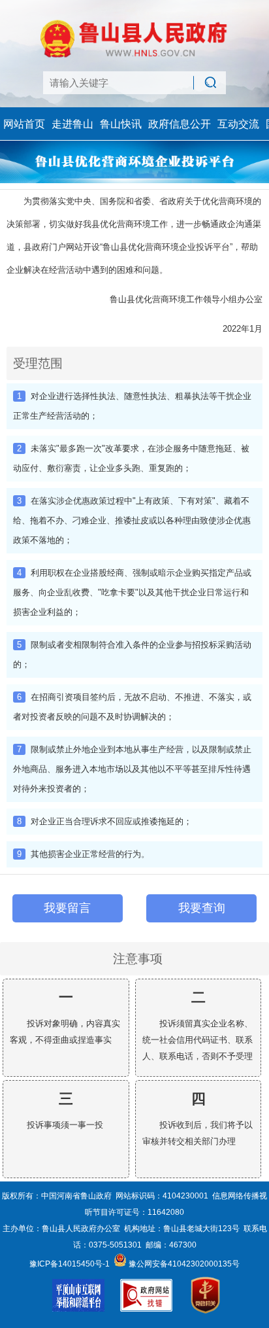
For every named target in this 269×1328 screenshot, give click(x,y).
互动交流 (238, 124)
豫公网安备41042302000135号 (183, 1263)
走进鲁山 (72, 124)
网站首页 (24, 124)
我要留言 (67, 908)
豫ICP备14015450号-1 (69, 1263)
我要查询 (201, 908)
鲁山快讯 (121, 124)
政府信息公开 (179, 124)
